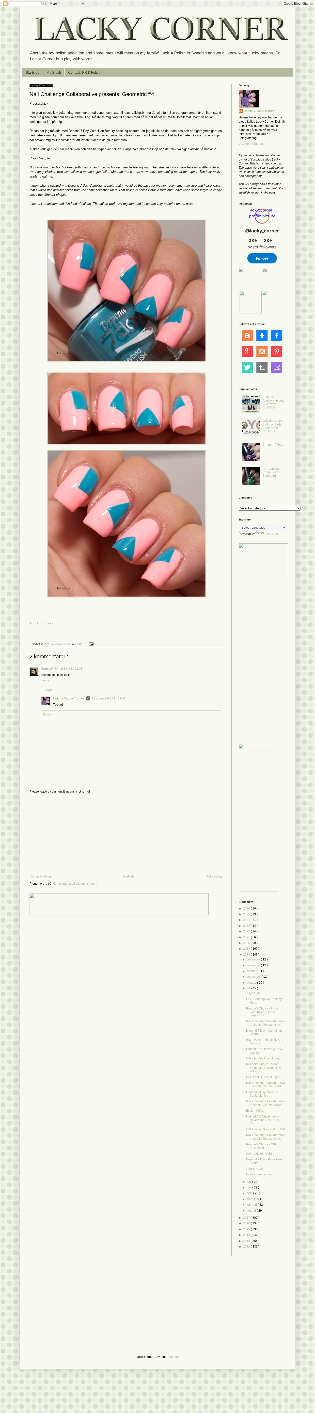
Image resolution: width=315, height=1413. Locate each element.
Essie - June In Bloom (260, 1174)
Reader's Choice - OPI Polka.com (261, 1146)
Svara (45, 681)
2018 (247, 954)
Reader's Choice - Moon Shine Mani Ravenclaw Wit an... (263, 1067)
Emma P (47, 668)
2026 (247, 908)
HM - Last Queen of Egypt (263, 1077)
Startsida (32, 72)
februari (252, 1204)
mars (250, 1199)
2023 (247, 925)
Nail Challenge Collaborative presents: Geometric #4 (265, 1023)
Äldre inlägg (214, 876)
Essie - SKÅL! (255, 1110)
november (254, 965)
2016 (247, 1223)
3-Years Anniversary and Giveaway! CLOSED (273, 402)
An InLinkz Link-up (43, 623)
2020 (247, 943)
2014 (247, 1235)
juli (249, 988)
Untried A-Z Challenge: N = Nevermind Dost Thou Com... (264, 1120)
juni (249, 1182)
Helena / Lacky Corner (58, 643)
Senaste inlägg (41, 876)
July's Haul (253, 993)
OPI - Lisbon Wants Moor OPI (265, 1129)
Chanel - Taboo (273, 444)
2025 (247, 914)
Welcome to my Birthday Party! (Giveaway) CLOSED (273, 426)
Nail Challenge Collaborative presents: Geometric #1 (265, 1136)
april (250, 1193)
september (254, 976)
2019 (247, 948)
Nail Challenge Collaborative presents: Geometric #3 (265, 1084)
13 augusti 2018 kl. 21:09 (109, 698)
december (254, 959)
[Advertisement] (127, 834)
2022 (247, 931)
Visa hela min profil (251, 144)
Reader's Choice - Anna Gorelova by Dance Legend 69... (262, 1012)
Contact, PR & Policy (84, 72)
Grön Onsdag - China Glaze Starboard (272, 472)
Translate (271, 534)
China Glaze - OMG (259, 1153)
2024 (247, 920)
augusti (252, 982)
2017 (247, 1217)
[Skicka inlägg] (91, 643)
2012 (247, 1246)
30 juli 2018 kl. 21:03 (68, 668)
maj (249, 1187)
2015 (247, 1229)
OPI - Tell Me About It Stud (263, 1058)
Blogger (173, 1357)
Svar (49, 690)
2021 (247, 937)
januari (252, 1210)
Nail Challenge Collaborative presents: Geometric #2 (265, 1103)
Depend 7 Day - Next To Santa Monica (262, 1093)
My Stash (54, 72)
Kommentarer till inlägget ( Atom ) (75, 883)
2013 (247, 1241)
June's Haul (254, 1168)
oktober (252, 971)
